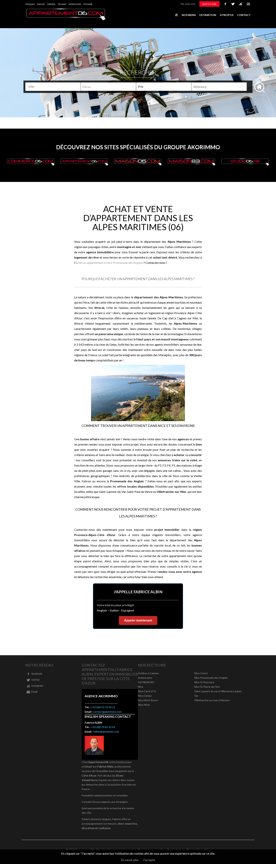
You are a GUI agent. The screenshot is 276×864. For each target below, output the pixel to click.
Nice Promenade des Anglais (211, 677)
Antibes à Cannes (148, 673)
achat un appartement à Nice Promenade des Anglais (109, 262)
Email (248, 4)
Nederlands (75, 4)
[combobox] (53, 86)
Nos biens (189, 15)
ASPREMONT (146, 682)
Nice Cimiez (145, 695)
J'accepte (149, 860)
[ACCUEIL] (176, 15)
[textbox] (54, 86)
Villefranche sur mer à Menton (212, 700)
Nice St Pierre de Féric (207, 686)
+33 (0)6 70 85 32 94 (103, 727)
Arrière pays (145, 677)
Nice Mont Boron (148, 700)
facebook (225, 4)
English (41, 4)
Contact (244, 15)
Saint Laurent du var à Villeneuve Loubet (218, 691)
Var (196, 695)
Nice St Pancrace (204, 682)
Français (30, 4)
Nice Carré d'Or (147, 691)
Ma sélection (188, 3)
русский (87, 4)
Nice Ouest (201, 673)
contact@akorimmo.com (107, 711)
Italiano (62, 4)
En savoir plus (130, 860)
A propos (226, 15)
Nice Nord (144, 704)
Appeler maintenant (138, 620)
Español (51, 4)
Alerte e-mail (209, 4)
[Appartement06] (65, 19)
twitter (233, 4)
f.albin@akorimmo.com (106, 731)
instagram (241, 4)
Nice (140, 686)
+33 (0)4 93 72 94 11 (103, 707)
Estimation (207, 15)
